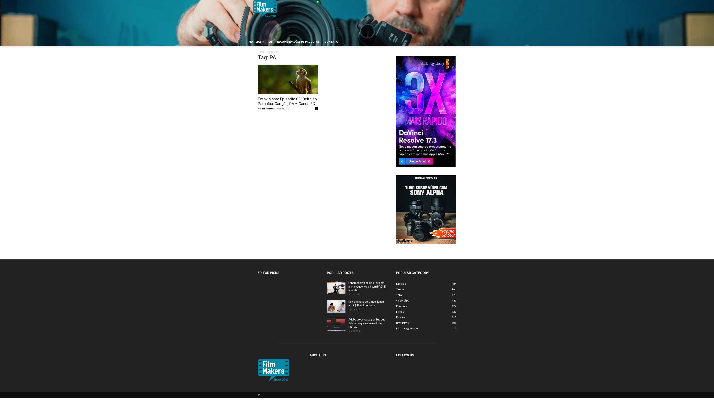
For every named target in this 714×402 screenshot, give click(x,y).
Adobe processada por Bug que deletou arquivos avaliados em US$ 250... (366, 323)
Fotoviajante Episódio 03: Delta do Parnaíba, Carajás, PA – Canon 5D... (288, 101)
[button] (463, 41)
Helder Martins (266, 108)
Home (261, 51)
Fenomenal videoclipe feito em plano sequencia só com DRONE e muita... (367, 286)
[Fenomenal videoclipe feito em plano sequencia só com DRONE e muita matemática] (336, 287)
